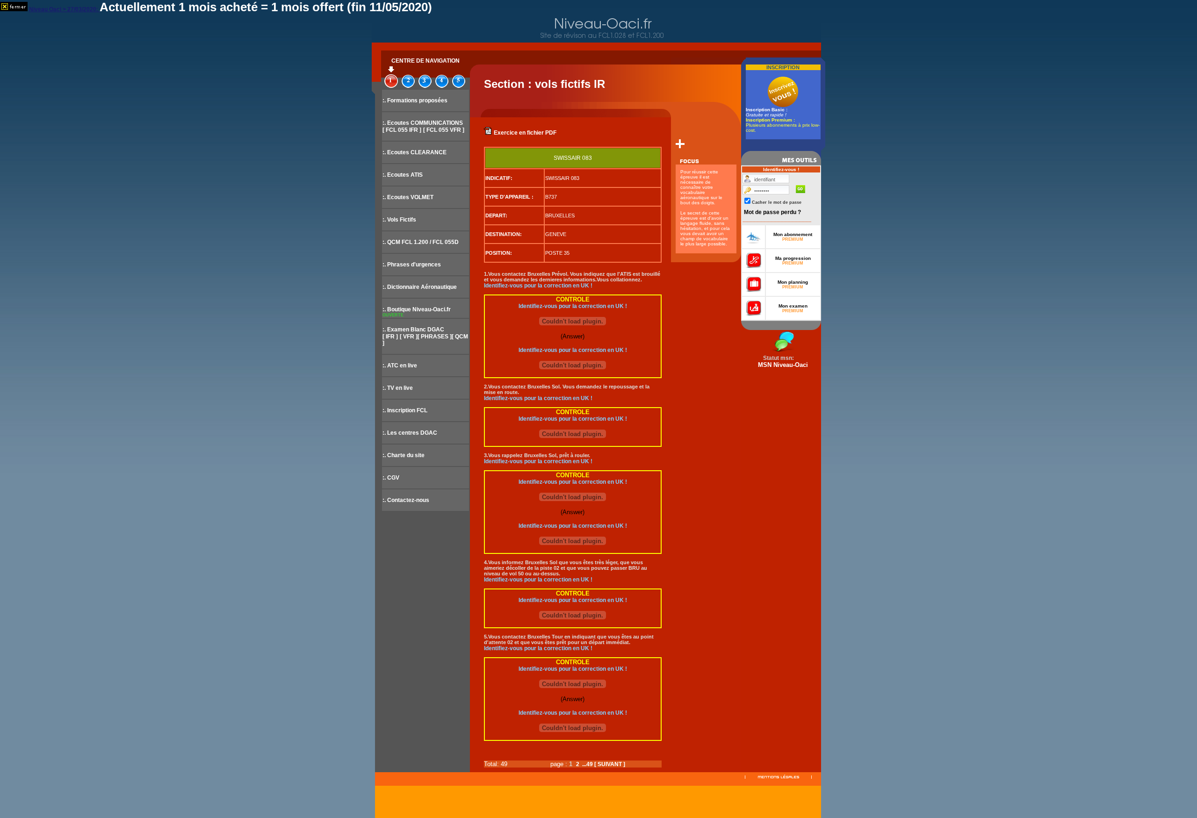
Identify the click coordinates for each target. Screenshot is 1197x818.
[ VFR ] (409, 336)
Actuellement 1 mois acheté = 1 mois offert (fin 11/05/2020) (266, 7)
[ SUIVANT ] (610, 764)
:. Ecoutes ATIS (402, 175)
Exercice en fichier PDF (525, 132)
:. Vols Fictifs (399, 219)
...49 (587, 764)
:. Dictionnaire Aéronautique (419, 287)
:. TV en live (397, 388)
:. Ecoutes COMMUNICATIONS (422, 123)
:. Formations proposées (414, 100)
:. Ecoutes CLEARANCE (414, 152)
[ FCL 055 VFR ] (443, 130)
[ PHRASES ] (435, 336)
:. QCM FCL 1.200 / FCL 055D (420, 242)
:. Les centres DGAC (409, 433)
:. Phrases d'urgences (411, 264)
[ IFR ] (390, 336)
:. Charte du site (403, 455)
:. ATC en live (399, 365)
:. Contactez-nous (405, 500)
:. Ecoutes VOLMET (407, 197)
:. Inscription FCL (404, 410)
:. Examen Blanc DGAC (413, 329)
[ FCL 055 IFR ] (401, 130)
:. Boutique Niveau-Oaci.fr (416, 309)
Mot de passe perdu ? (772, 212)
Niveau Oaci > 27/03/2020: (64, 9)
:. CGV (390, 477)
